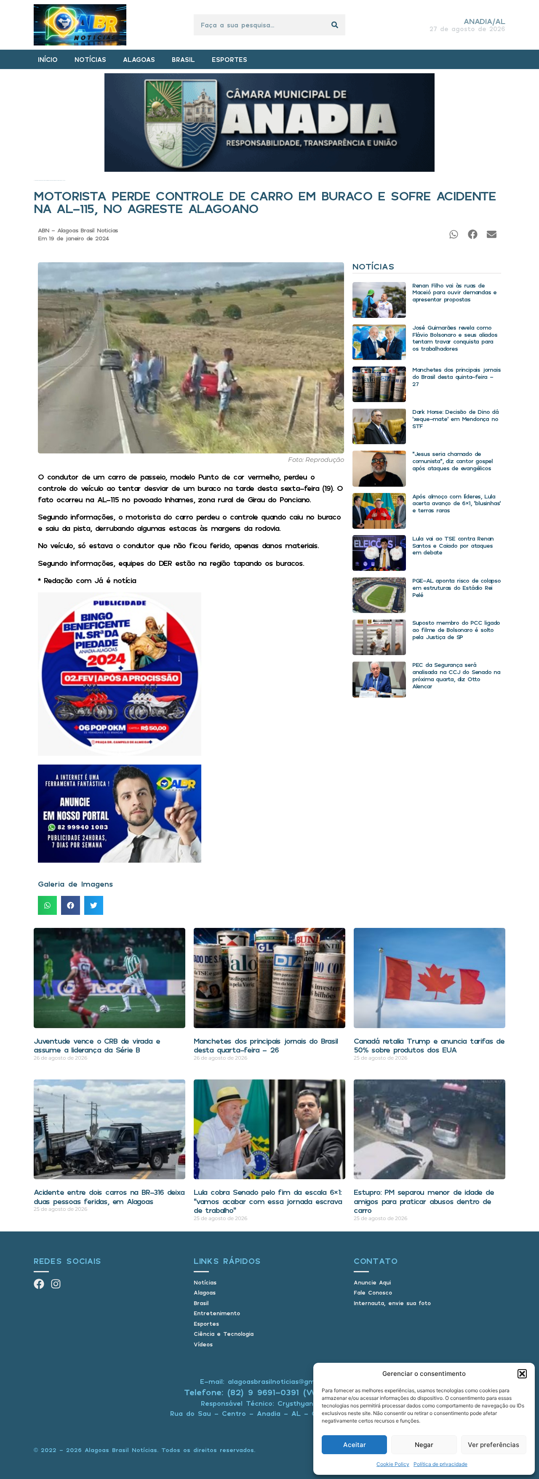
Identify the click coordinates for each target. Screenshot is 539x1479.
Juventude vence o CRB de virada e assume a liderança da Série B (97, 1045)
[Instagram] (56, 1284)
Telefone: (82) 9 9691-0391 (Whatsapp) (269, 1392)
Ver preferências (493, 1445)
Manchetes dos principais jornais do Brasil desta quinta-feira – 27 (456, 376)
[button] (522, 1374)
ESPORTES (229, 59)
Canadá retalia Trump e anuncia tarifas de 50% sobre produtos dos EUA (429, 1045)
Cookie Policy (392, 1464)
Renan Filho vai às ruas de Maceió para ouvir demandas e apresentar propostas (454, 292)
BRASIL (183, 59)
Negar (424, 1445)
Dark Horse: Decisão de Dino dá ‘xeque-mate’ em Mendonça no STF (455, 418)
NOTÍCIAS (90, 59)
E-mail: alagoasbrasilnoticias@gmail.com (269, 1381)
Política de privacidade (440, 1464)
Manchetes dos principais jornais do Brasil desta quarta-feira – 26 (266, 1045)
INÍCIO (48, 59)
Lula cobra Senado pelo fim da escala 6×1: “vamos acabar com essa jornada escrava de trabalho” (268, 1201)
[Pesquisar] (334, 24)
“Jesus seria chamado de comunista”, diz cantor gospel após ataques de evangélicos (452, 461)
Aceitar (354, 1445)
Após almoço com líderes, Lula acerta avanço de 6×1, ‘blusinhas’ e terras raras (456, 503)
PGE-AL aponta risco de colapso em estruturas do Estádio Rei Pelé (456, 587)
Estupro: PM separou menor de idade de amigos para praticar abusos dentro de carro (424, 1201)
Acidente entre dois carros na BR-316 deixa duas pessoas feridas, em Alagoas (109, 1196)
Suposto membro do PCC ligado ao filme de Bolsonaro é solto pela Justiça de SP (456, 629)
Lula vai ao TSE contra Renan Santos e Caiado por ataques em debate (453, 545)
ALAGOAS (139, 59)
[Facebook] (39, 1284)
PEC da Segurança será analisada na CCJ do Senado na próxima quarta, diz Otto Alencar (456, 675)
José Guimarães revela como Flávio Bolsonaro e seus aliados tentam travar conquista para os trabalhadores (454, 338)
